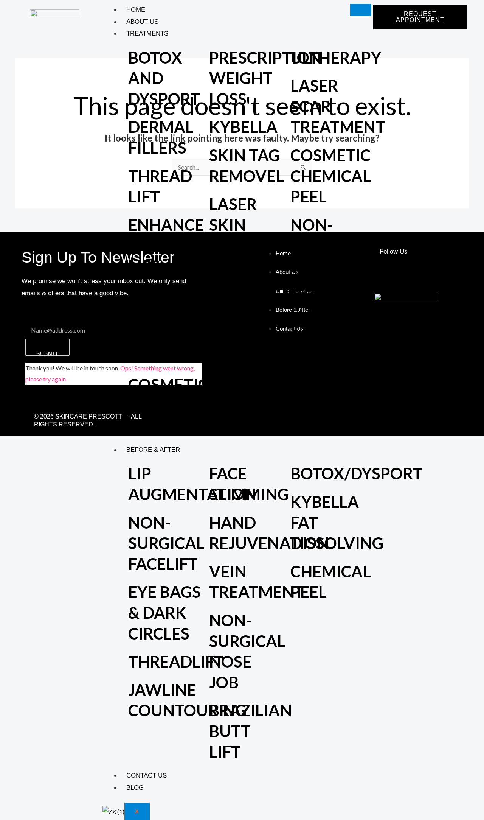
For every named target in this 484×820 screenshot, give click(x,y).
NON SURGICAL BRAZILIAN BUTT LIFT (331, 335)
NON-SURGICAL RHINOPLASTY (345, 245)
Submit (47, 353)
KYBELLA (243, 126)
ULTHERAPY (335, 57)
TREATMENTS (147, 33)
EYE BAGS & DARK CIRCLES (164, 612)
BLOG (135, 787)
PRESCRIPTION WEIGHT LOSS (265, 78)
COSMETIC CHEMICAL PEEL (330, 176)
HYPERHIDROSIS (271, 322)
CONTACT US (146, 775)
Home (135, 9)
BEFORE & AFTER (153, 449)
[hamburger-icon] (360, 10)
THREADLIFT (176, 661)
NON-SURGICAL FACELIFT (166, 543)
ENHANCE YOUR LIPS (166, 245)
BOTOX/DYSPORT (356, 473)
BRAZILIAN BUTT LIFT (250, 731)
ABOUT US (142, 21)
